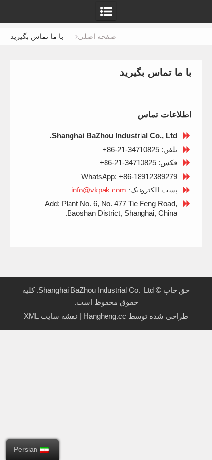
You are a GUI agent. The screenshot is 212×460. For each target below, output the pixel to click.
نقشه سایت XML (50, 316)
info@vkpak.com (98, 190)
